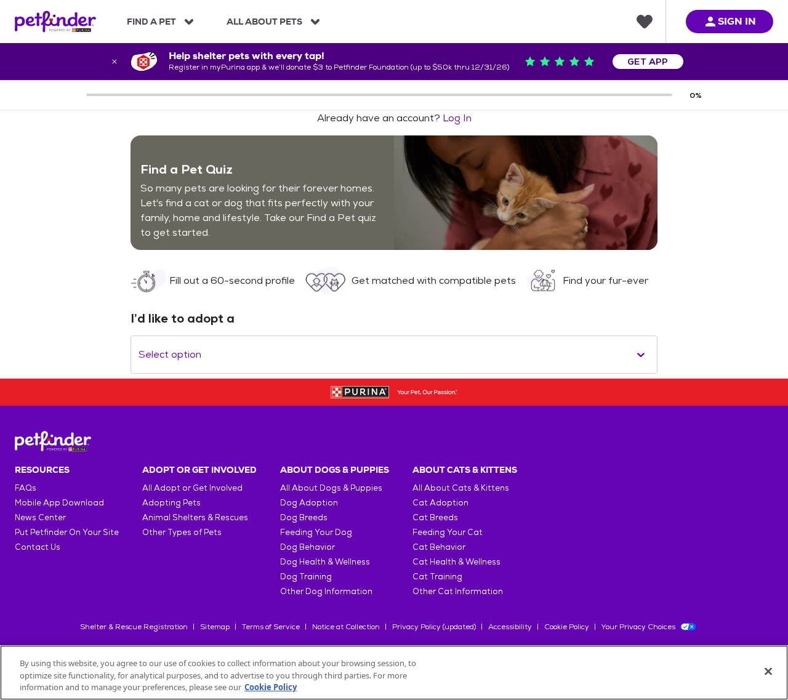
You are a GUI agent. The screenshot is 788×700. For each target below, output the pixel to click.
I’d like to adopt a (183, 318)
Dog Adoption (309, 502)
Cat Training (437, 576)
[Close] (768, 671)
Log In (457, 117)
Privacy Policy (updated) (434, 627)
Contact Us (37, 547)
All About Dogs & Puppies (331, 488)
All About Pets (264, 21)
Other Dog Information (326, 591)
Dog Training (306, 576)
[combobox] (140, 354)
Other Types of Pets (182, 532)
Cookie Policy (566, 627)
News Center (40, 517)
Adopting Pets (171, 502)
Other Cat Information (457, 591)
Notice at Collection (346, 627)
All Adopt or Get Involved (192, 488)
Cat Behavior (438, 547)
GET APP (648, 61)
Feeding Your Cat (447, 532)
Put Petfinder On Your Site (67, 532)
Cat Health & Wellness (456, 562)
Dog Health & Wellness (325, 562)
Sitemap (215, 627)
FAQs (25, 488)
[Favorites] (644, 21)
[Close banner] (114, 61)
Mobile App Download (59, 502)
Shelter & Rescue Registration (134, 627)
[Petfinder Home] (55, 21)
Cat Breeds (435, 517)
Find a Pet (151, 21)
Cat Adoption (440, 502)
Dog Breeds (304, 517)
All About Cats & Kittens (460, 488)
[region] (394, 672)
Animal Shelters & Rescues (195, 517)
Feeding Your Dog (316, 532)
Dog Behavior (307, 547)
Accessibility (510, 627)
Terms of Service (271, 627)
